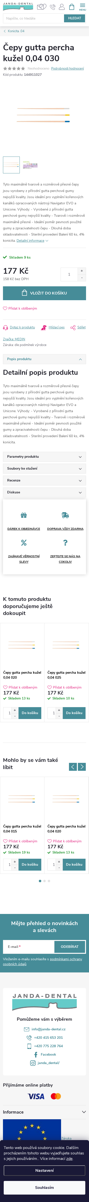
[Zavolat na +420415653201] (53, 7)
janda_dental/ (48, 1063)
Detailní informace (30, 240)
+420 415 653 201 (48, 1037)
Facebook (48, 1054)
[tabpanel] (22, 672)
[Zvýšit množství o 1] (82, 271)
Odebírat (70, 946)
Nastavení (44, 1170)
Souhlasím (44, 1187)
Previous (73, 767)
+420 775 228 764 (48, 1046)
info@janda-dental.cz (49, 1029)
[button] (14, 710)
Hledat (74, 18)
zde (69, 1158)
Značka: (14, 339)
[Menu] (82, 6)
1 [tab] (40, 881)
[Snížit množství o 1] (82, 277)
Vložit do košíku (48, 293)
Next (82, 767)
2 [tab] (44, 881)
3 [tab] (49, 881)
